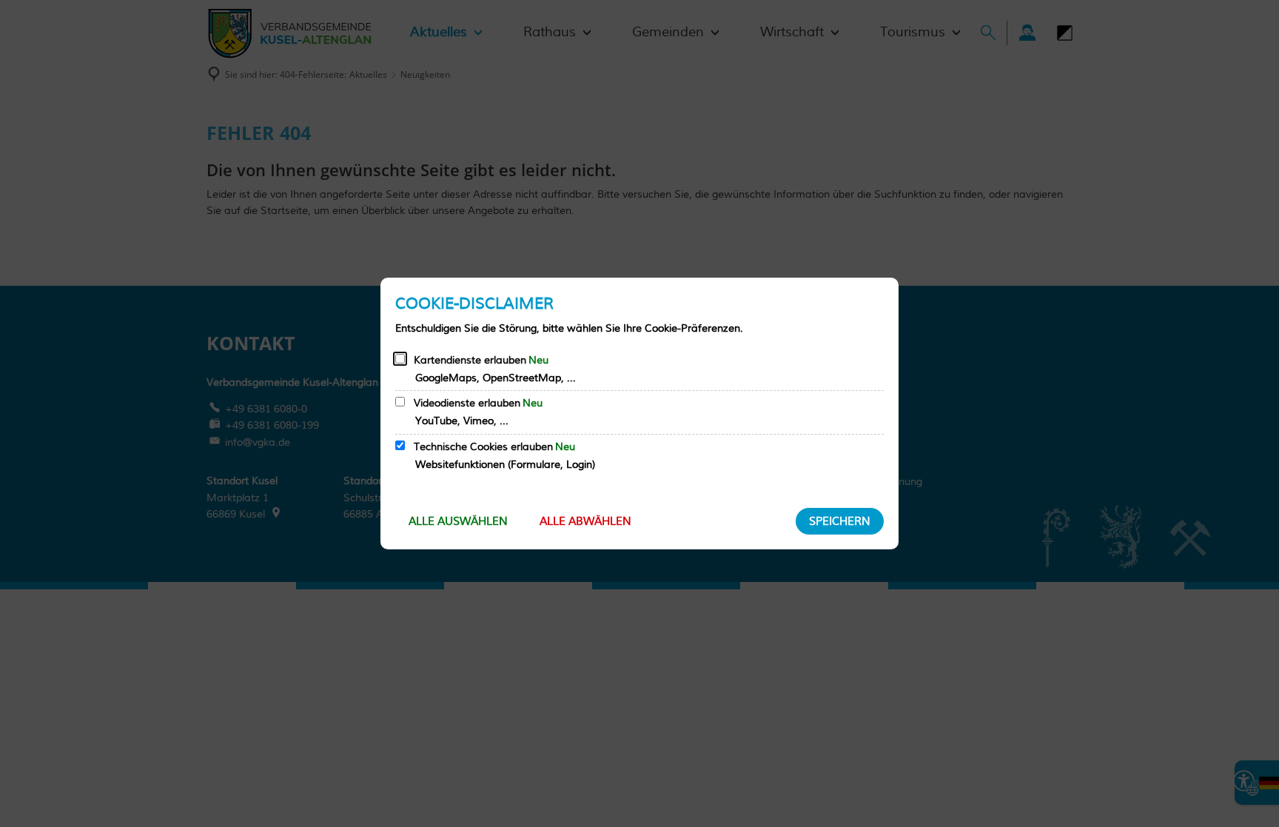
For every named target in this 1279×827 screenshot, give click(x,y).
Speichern (839, 522)
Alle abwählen (585, 522)
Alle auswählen (458, 522)
